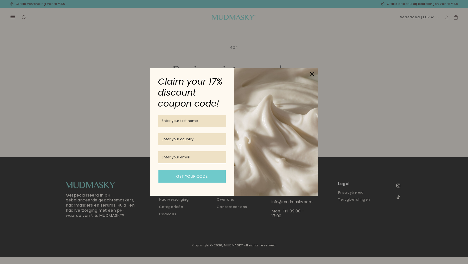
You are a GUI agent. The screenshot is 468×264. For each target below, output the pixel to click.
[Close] (312, 74)
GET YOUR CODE (192, 176)
